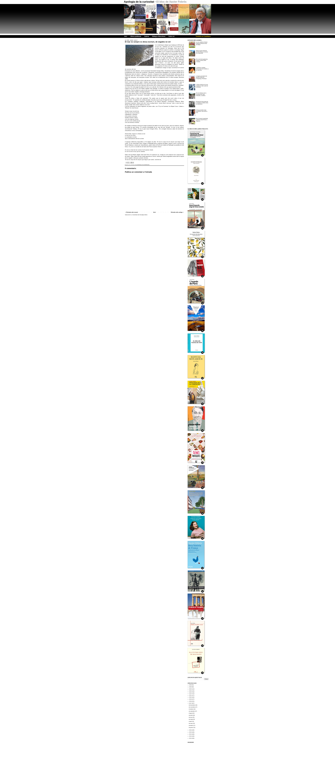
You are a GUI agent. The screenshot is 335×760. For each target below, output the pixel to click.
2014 (190, 734)
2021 (190, 695)
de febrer (191, 725)
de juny (191, 717)
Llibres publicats (135, 36)
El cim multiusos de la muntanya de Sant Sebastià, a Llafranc (201, 94)
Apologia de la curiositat (139, 1)
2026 (190, 685)
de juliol (191, 715)
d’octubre (191, 709)
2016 (190, 730)
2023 (190, 691)
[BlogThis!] (128, 162)
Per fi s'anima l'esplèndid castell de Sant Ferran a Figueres (202, 120)
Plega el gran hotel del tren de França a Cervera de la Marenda (202, 52)
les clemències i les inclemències (142, 164)
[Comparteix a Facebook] (131, 162)
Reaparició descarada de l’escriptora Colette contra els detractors (202, 103)
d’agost (191, 713)
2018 (190, 701)
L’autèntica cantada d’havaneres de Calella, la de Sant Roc (202, 69)
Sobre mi (171, 36)
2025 (190, 687)
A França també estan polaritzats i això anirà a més (201, 111)
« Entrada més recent (131, 212)
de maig (191, 719)
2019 (190, 699)
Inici (125, 36)
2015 (190, 732)
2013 (190, 736)
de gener (191, 727)
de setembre (192, 711)
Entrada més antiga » (177, 212)
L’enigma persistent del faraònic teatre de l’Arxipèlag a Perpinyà (201, 77)
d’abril (190, 721)
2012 (190, 738)
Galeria (146, 36)
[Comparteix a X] (130, 162)
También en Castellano (203, 36)
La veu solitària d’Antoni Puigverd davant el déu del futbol (201, 43)
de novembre (192, 707)
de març (191, 723)
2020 (190, 697)
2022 (190, 693)
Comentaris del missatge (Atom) (139, 214)
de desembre (192, 705)
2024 (190, 689)
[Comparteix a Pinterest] (133, 162)
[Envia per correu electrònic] (126, 162)
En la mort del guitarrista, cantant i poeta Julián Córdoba (202, 60)
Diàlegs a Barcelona (158, 36)
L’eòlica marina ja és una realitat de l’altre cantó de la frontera (202, 86)
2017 (190, 703)
